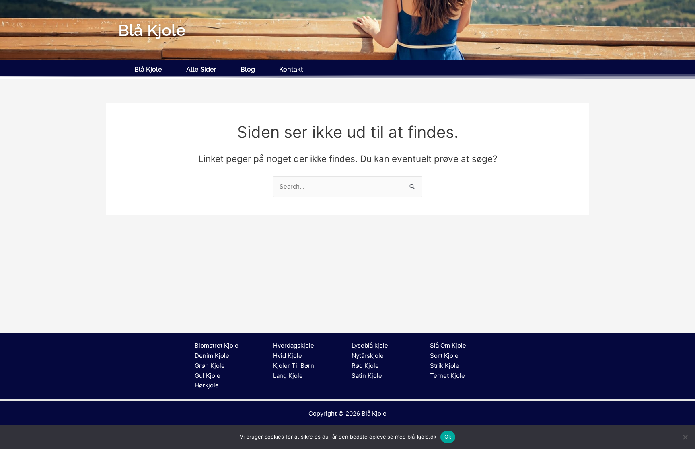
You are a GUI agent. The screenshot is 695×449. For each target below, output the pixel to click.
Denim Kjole (212, 355)
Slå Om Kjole (448, 345)
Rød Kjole (365, 365)
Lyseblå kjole (370, 345)
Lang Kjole (288, 375)
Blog (248, 69)
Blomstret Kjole (217, 345)
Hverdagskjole (293, 345)
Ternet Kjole (447, 375)
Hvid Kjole (287, 355)
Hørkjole (207, 385)
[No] (685, 437)
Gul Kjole (207, 375)
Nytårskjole (368, 355)
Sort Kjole (444, 355)
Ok (448, 436)
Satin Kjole (367, 375)
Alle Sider (201, 69)
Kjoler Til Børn (293, 365)
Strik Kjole (444, 365)
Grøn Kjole (210, 365)
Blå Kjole (148, 69)
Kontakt (291, 69)
